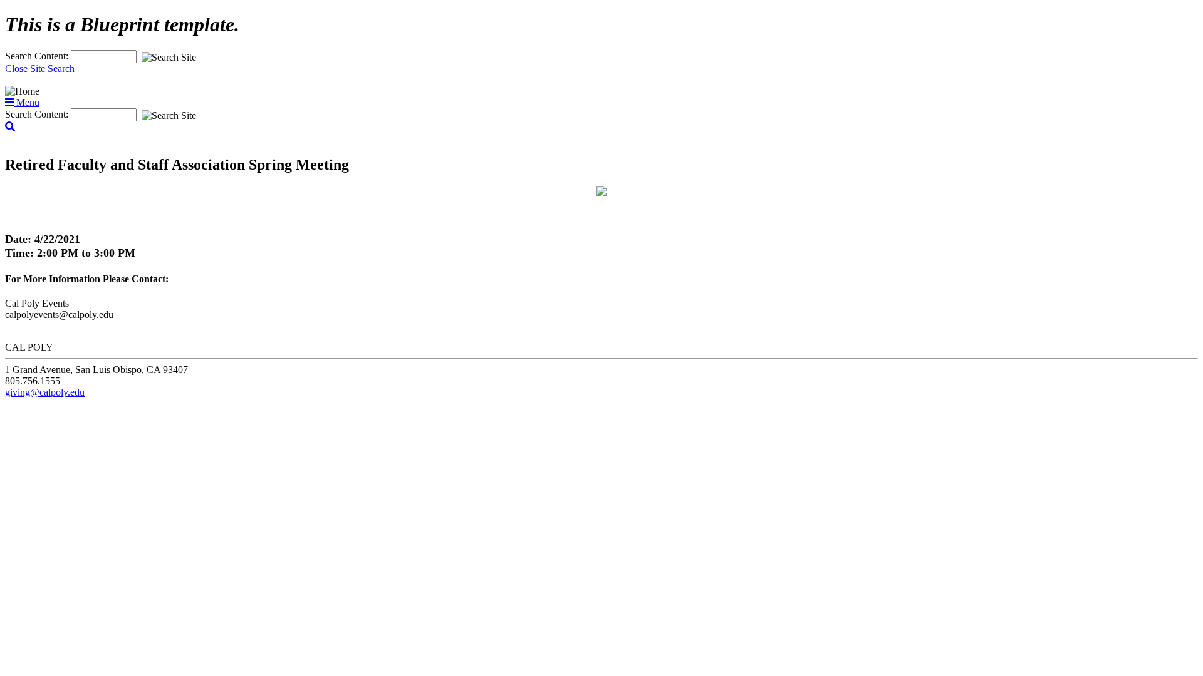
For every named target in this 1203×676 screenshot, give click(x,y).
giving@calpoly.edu (45, 392)
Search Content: (38, 56)
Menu (26, 102)
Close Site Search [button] (40, 68)
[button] (10, 126)
